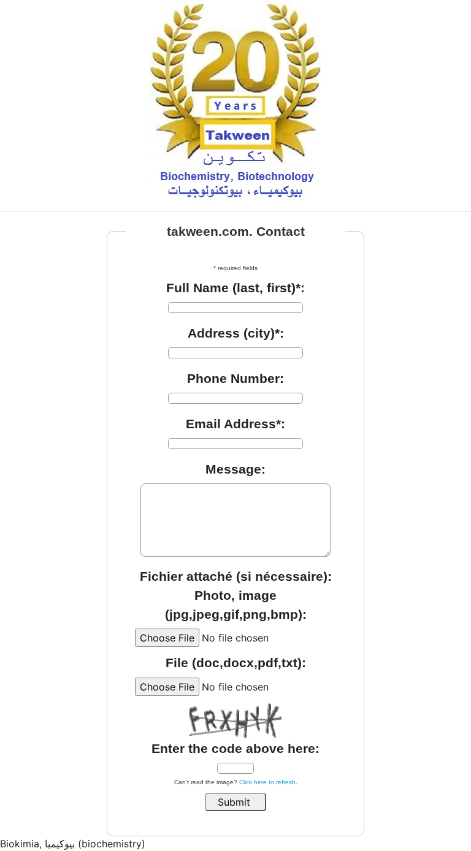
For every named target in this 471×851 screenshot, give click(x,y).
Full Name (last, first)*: (235, 288)
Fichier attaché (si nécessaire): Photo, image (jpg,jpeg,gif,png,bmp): (236, 595)
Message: (235, 469)
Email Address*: (235, 424)
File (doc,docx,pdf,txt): (236, 663)
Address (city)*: (236, 333)
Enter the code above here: (235, 748)
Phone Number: (235, 378)
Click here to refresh (267, 782)
